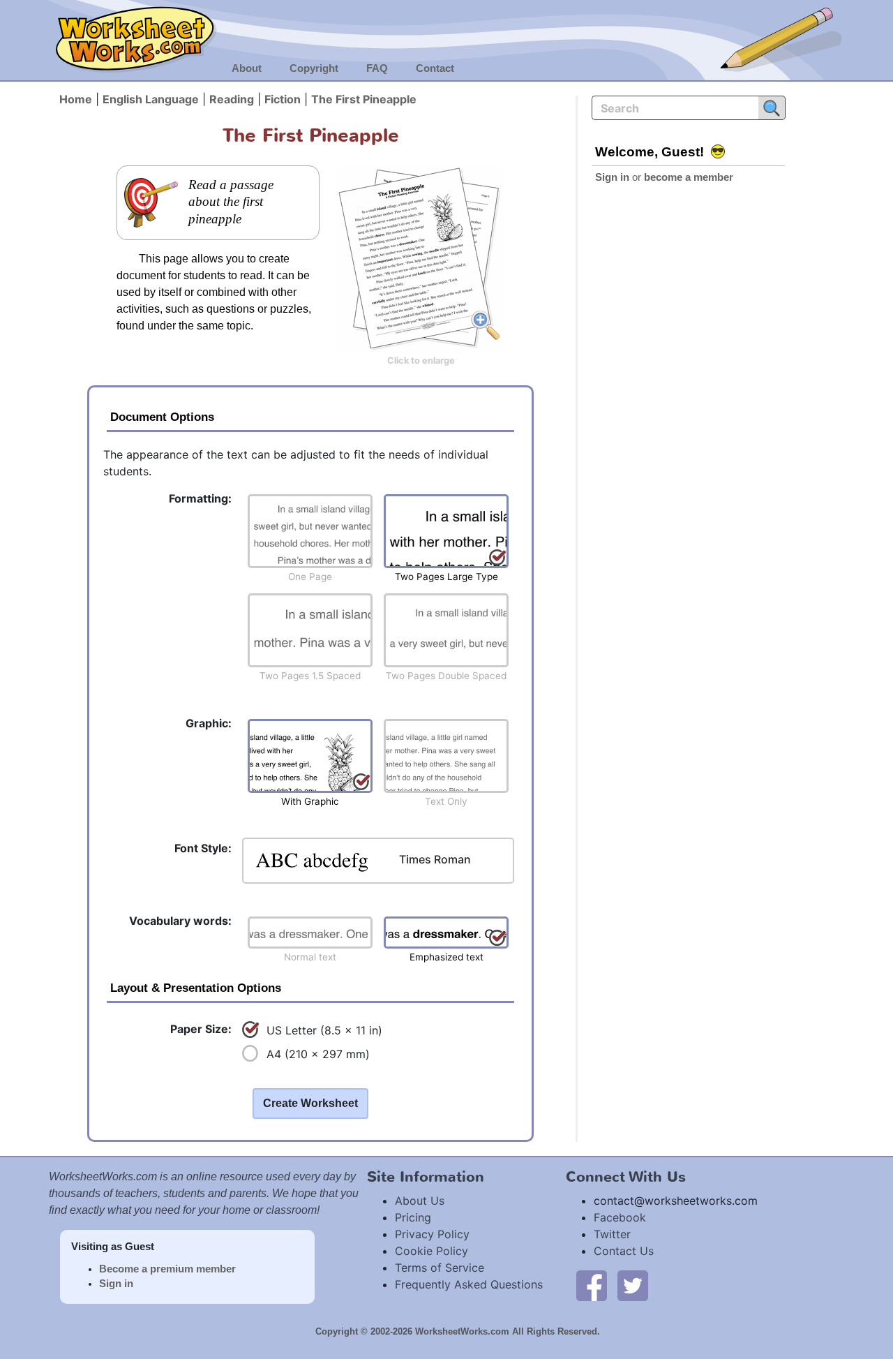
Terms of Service (439, 1268)
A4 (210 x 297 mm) (318, 1054)
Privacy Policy (432, 1234)
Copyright (314, 68)
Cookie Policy (431, 1251)
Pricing (413, 1217)
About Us (419, 1201)
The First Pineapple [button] (364, 99)
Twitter (612, 1234)
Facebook (620, 1217)
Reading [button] (231, 99)
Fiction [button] (282, 99)
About (247, 68)
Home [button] (75, 99)
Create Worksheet (310, 1103)
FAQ (377, 68)
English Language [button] (151, 99)
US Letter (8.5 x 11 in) (324, 1030)
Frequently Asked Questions (469, 1284)
